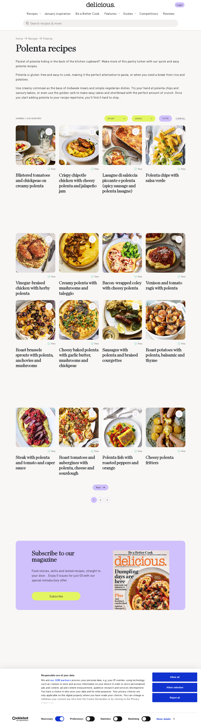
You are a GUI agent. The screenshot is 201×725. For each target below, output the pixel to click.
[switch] (90, 718)
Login (180, 4)
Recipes (32, 13)
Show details (163, 718)
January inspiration (57, 13)
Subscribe (56, 596)
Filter (165, 118)
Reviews (168, 13)
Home (19, 38)
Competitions (148, 13)
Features (110, 13)
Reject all (175, 697)
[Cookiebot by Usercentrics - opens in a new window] (20, 719)
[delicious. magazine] (100, 4)
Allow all (174, 677)
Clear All (180, 118)
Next (98, 487)
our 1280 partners (60, 680)
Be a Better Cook (87, 13)
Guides (128, 13)
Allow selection (174, 687)
